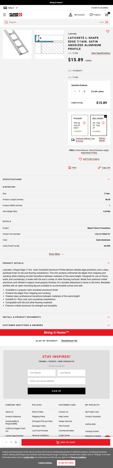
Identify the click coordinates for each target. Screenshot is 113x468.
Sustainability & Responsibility (12, 422)
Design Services (65, 421)
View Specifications (100, 53)
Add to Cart (68, 442)
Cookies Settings (45, 463)
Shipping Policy (38, 416)
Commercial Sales (66, 431)
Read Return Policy (89, 153)
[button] (3, 14)
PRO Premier (64, 426)
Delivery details (102, 139)
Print (74, 168)
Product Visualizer (93, 416)
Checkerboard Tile (69, 341)
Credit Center (64, 435)
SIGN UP (56, 391)
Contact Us (63, 412)
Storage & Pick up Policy (42, 421)
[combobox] (56, 22)
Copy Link (106, 168)
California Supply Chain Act (15, 429)
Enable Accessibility (100, 8)
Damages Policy (39, 426)
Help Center (64, 416)
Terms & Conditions (40, 435)
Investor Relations (13, 416)
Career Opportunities (14, 436)
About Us (9, 412)
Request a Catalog (93, 436)
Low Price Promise (40, 431)
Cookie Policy (29, 457)
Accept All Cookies (66, 463)
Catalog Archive (92, 431)
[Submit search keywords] (6, 22)
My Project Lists (92, 412)
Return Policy (37, 412)
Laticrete (72, 33)
